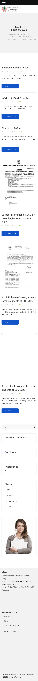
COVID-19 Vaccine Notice (15, 98)
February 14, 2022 (9, 71)
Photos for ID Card (11, 128)
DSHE (6, 621)
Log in (8, 490)
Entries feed (10, 495)
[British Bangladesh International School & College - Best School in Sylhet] (10, 9)
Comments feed (11, 501)
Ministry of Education (11, 625)
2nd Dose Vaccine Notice (15, 67)
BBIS (20, 71)
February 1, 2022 (9, 393)
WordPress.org (11, 507)
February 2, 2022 (9, 304)
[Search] (33, 427)
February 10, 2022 (9, 101)
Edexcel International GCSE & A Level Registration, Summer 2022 (18, 218)
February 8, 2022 (9, 225)
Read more (10, 86)
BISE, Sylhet (8, 617)
